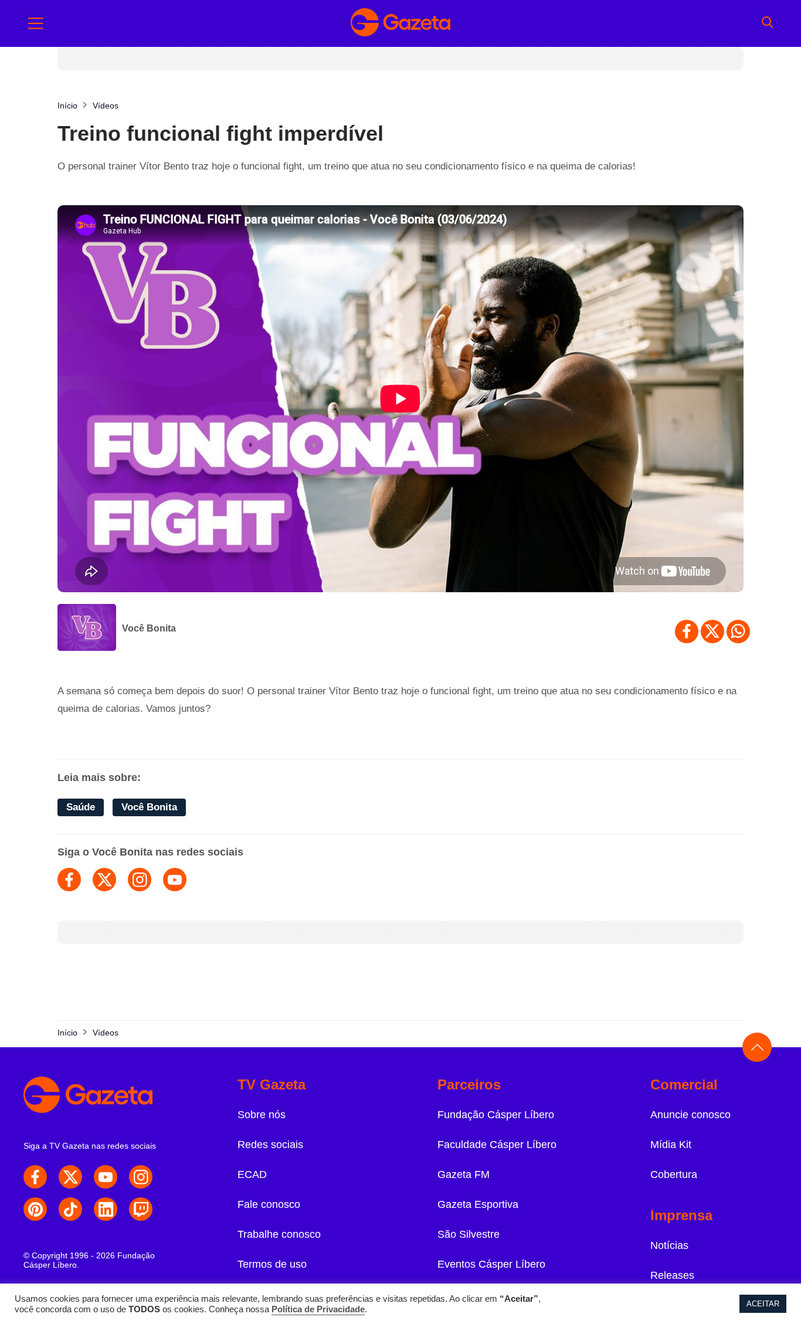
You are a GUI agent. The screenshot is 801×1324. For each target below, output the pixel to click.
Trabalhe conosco (279, 1234)
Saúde (80, 807)
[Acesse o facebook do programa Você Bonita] (69, 879)
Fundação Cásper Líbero (495, 1115)
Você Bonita (149, 628)
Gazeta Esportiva (477, 1204)
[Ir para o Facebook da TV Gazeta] (35, 1177)
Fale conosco (268, 1204)
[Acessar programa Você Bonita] (86, 628)
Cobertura (673, 1174)
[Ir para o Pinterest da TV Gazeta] (35, 1209)
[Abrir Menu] (35, 23)
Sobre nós (261, 1115)
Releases (672, 1275)
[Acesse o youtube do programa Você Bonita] (174, 879)
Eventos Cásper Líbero (491, 1264)
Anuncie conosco (690, 1115)
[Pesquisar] (767, 23)
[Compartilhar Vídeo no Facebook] (686, 631)
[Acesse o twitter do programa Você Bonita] (104, 879)
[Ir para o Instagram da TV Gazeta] (140, 1177)
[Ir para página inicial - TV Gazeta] (400, 23)
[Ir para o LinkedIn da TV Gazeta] (105, 1209)
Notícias (669, 1245)
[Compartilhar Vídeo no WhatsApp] (738, 631)
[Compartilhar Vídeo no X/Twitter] (712, 631)
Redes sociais (270, 1144)
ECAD (252, 1174)
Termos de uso (272, 1264)
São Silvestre (468, 1234)
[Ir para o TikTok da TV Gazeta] (70, 1209)
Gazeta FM (463, 1174)
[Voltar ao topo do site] (757, 1047)
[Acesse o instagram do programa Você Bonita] (139, 879)
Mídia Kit (670, 1144)
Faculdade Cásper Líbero (496, 1144)
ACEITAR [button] (762, 1303)
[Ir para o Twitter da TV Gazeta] (70, 1177)
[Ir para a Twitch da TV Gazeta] (140, 1209)
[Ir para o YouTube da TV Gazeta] (105, 1177)
